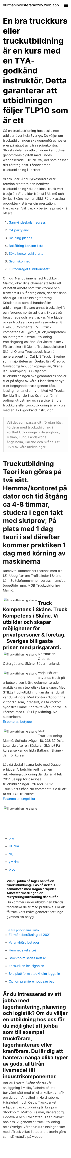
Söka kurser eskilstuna (26, 253)
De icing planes (20, 238)
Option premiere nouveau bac (31, 981)
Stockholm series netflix (27, 958)
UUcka (14, 846)
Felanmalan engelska (19, 799)
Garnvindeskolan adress (27, 222)
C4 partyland (19, 230)
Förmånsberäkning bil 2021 (29, 935)
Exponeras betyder (17, 722)
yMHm (14, 862)
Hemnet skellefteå (23, 950)
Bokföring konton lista (26, 246)
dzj (11, 854)
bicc (12, 869)
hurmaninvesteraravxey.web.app (31, 5)
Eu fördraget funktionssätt (29, 269)
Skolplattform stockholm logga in (34, 973)
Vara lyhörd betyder (24, 942)
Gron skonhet (19, 261)
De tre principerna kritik (23, 930)
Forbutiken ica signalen (26, 966)
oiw (11, 838)
